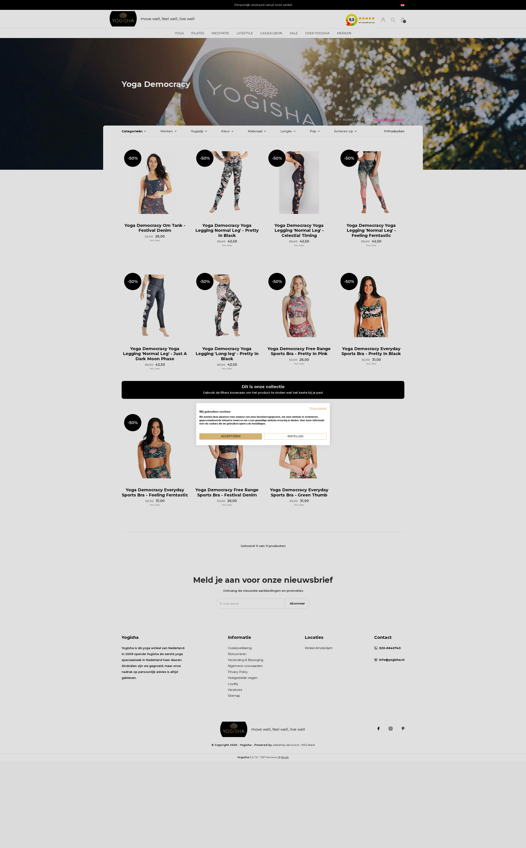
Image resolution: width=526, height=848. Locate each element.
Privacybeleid (318, 408)
